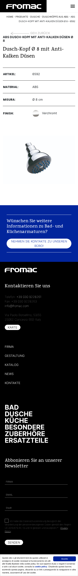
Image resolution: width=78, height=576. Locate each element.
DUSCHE (35, 16)
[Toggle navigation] (72, 6)
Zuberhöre (25, 434)
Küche (16, 420)
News (9, 374)
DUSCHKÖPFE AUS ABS (55, 16)
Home (9, 16)
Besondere (24, 427)
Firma (9, 347)
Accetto (64, 558)
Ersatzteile (26, 440)
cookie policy (41, 566)
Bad (12, 407)
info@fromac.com (17, 306)
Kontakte (12, 383)
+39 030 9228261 (28, 297)
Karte (12, 327)
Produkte (22, 16)
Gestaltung (15, 356)
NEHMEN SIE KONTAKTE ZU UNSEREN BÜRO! (39, 243)
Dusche (19, 414)
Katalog (12, 365)
